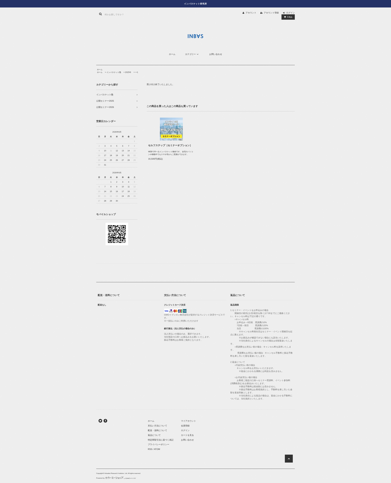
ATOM (157, 449)
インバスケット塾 (113, 72)
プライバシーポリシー (158, 444)
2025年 (128, 72)
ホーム (172, 54)
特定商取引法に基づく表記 (161, 440)
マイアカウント (188, 421)
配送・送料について (157, 430)
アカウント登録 (271, 12)
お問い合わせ (215, 54)
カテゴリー (190, 54)
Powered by (100, 478)
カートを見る (187, 435)
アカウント (251, 12)
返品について (154, 435)
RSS (150, 449)
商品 (289, 17)
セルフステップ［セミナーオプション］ (170, 145)
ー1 (136, 72)
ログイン (290, 12)
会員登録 (185, 425)
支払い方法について (157, 425)
